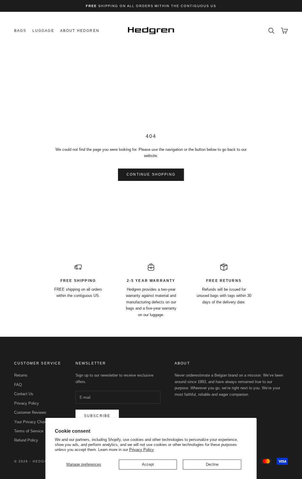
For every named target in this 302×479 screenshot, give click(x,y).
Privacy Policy (141, 449)
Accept (148, 464)
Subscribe (97, 416)
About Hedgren (79, 31)
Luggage (43, 31)
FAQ (18, 384)
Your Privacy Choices (32, 422)
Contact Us (23, 394)
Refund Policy (26, 440)
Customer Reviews (30, 412)
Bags (20, 31)
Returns (20, 375)
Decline (212, 464)
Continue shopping (151, 174)
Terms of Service (28, 431)
